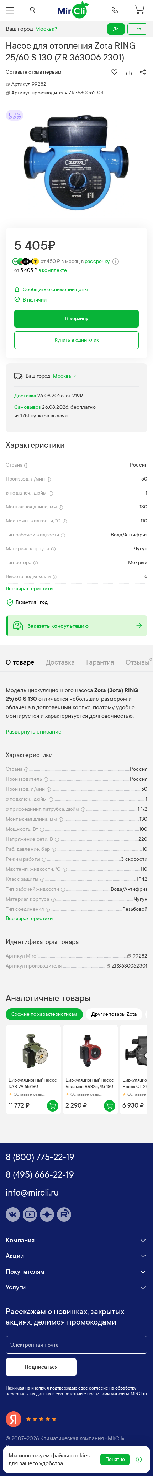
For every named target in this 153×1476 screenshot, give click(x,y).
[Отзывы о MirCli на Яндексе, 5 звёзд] (31, 1419)
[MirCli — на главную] (73, 10)
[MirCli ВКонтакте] (13, 1214)
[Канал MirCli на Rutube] (64, 1214)
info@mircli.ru (32, 1193)
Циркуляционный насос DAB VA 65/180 (33, 1083)
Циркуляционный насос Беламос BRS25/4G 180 (89, 1083)
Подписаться (41, 1367)
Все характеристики (29, 589)
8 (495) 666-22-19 (40, 1175)
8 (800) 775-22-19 (40, 1157)
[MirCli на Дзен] (47, 1214)
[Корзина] (140, 10)
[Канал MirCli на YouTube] (30, 1214)
